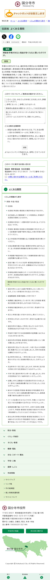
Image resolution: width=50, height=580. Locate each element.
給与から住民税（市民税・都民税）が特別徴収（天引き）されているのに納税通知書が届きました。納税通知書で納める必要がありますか (26, 393)
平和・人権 (12, 461)
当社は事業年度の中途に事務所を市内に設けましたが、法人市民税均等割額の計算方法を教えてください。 (26, 248)
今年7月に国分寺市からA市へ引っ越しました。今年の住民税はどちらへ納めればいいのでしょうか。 (26, 375)
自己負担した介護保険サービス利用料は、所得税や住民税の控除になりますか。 (26, 216)
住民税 (10, 206)
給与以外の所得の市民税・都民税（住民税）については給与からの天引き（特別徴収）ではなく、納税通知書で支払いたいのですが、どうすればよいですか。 (26, 419)
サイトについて (11, 497)
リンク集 (9, 484)
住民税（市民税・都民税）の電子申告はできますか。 (26, 210)
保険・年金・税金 (13, 201)
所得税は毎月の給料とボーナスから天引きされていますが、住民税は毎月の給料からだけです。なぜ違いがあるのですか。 (26, 275)
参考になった (12, 104)
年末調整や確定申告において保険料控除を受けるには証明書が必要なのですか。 (26, 257)
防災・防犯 (12, 430)
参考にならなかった (28, 104)
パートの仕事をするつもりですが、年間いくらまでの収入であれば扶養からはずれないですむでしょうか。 (26, 401)
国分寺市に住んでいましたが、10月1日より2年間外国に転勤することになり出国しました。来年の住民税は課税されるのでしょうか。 (26, 350)
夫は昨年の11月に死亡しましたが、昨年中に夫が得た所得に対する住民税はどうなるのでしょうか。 (26, 368)
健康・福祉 (12, 449)
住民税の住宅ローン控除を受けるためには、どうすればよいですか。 (26, 223)
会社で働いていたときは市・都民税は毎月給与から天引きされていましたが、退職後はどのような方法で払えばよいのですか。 (26, 265)
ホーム (12, 21)
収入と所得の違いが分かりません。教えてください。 (26, 314)
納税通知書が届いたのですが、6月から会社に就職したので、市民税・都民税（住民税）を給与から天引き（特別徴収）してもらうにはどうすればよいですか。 (26, 409)
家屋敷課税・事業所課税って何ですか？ (22, 296)
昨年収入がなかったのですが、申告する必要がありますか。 (27, 320)
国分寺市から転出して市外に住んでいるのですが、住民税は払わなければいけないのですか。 (26, 327)
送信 (25, 147)
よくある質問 (22, 21)
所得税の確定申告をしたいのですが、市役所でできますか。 (26, 309)
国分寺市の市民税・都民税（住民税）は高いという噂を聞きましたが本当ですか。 (26, 341)
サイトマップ (10, 479)
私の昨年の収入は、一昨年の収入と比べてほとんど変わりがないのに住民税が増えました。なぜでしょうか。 (26, 359)
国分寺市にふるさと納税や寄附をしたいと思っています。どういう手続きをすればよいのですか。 (26, 290)
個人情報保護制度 (13, 492)
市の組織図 (10, 488)
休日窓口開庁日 (37, 531)
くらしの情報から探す (37, 21)
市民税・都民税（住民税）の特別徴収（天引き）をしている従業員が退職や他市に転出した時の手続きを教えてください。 (26, 231)
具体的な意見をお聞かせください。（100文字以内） (26, 108)
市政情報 (11, 473)
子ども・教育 (12, 442)
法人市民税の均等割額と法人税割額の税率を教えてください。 (27, 240)
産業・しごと (12, 467)
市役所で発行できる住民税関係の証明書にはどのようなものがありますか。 (26, 334)
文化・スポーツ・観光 (15, 455)
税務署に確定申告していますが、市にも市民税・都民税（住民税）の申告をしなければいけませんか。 (26, 302)
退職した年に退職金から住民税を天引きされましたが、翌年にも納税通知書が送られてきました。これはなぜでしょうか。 (26, 383)
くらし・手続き (13, 436)
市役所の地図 (13, 531)
